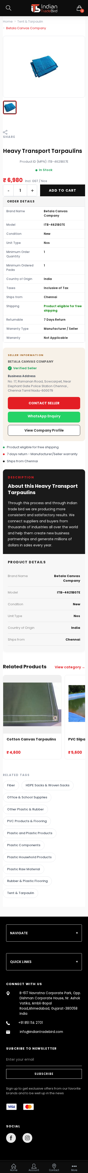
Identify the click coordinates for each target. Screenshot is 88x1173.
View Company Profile (44, 430)
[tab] (44, 933)
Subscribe (43, 1074)
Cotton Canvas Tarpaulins (31, 739)
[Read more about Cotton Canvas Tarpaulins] (32, 704)
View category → (70, 667)
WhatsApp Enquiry (44, 416)
